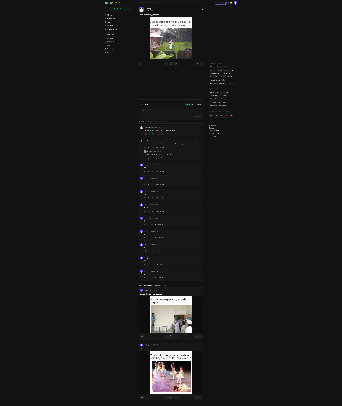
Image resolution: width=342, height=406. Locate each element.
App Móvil (212, 125)
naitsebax (146, 141)
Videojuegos (214, 95)
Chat (108, 45)
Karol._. (146, 165)
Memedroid (214, 99)
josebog (148, 9)
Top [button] (108, 22)
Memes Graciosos (223, 67)
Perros (224, 99)
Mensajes (214, 105)
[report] (197, 63)
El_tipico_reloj (151, 151)
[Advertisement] (222, 33)
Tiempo (199, 104)
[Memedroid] (106, 3)
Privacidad (212, 136)
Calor (220, 70)
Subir (119, 9)
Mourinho (226, 73)
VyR (226, 92)
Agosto (213, 70)
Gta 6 (230, 77)
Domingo (223, 83)
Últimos (110, 15)
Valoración (189, 104)
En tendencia (111, 19)
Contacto (212, 128)
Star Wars (214, 83)
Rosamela (146, 127)
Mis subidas (111, 42)
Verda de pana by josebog (151, 294)
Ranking (110, 49)
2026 (212, 67)
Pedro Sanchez (215, 73)
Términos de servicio (216, 133)
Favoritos (110, 35)
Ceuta (223, 77)
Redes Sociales (215, 102)
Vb (141, 348)
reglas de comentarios (161, 121)
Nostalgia (223, 105)
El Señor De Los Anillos (218, 80)
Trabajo (224, 95)
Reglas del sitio (214, 131)
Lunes (231, 83)
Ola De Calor (229, 70)
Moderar (110, 38)
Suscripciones (112, 29)
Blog (108, 52)
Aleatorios (110, 26)
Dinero (225, 102)
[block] (201, 63)
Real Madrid (214, 77)
